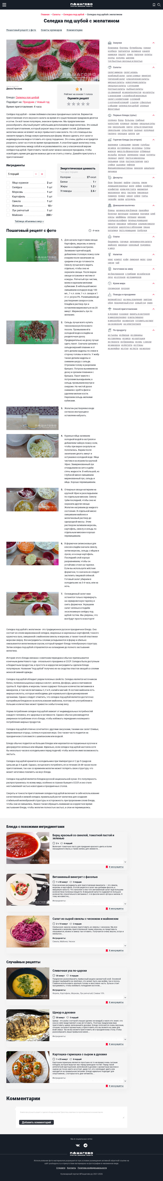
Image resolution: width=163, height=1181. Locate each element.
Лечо (110, 277)
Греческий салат (116, 78)
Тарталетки (124, 51)
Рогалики (113, 230)
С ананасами (114, 95)
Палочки (138, 54)
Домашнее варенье (118, 185)
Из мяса (112, 147)
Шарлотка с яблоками (130, 226)
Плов (121, 161)
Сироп (130, 195)
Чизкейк (112, 199)
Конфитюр (113, 189)
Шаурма (130, 57)
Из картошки (138, 338)
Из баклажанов (116, 273)
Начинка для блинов (126, 210)
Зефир (138, 185)
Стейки (111, 164)
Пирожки (121, 223)
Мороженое (114, 192)
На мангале (128, 320)
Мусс (123, 192)
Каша (142, 154)
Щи (137, 133)
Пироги (111, 223)
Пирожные (142, 192)
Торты (145, 195)
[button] (29, 221)
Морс (142, 259)
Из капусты (148, 92)
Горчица (124, 241)
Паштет (122, 54)
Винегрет (146, 75)
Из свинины (137, 334)
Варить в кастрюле (140, 313)
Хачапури (113, 226)
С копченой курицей (118, 102)
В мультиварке (135, 317)
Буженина (113, 47)
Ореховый (134, 244)
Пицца (146, 226)
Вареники (113, 144)
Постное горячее (134, 161)
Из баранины (127, 341)
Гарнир (135, 144)
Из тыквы (113, 334)
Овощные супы (147, 123)
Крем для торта (128, 189)
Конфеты (147, 185)
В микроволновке (117, 317)
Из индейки (114, 348)
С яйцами (112, 105)
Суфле (137, 195)
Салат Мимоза (115, 72)
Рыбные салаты (134, 88)
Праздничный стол (124, 302)
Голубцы (145, 144)
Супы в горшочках (143, 126)
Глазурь (136, 182)
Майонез (112, 244)
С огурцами (133, 85)
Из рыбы (112, 154)
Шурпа (131, 133)
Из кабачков (143, 273)
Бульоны (129, 120)
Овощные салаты (117, 85)
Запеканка (132, 154)
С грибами (130, 273)
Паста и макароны (135, 157)
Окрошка (122, 133)
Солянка (112, 120)
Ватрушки (123, 213)
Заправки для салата (141, 241)
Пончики (144, 213)
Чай (117, 262)
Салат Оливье (133, 75)
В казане (123, 313)
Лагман (134, 123)
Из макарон (114, 345)
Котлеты (150, 154)
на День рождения (132, 299)
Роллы (111, 57)
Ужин (149, 302)
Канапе (146, 51)
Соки (149, 259)
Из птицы (138, 345)
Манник (142, 216)
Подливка (145, 244)
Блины (111, 210)
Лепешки (131, 216)
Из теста (134, 348)
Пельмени (113, 161)
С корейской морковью (134, 95)
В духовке (113, 313)
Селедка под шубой (129, 105)
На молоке (144, 348)
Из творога (113, 341)
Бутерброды (136, 47)
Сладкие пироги (146, 223)
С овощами (125, 144)
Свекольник (114, 130)
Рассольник (119, 126)
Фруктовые (114, 108)
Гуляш (147, 147)
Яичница (112, 171)
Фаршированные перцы (120, 167)
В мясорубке (114, 320)
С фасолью (145, 102)
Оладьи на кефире (117, 220)
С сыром (134, 102)
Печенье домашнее (138, 220)
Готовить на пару (144, 320)
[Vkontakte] (78, 1145)
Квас (110, 259)
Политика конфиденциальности (92, 1168)
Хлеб (152, 213)
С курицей (135, 98)
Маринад (122, 244)
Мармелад (142, 189)
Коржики (134, 213)
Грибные (139, 120)
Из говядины (124, 147)
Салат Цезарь (131, 72)
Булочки (112, 213)
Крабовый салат (116, 75)
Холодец (120, 57)
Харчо (129, 126)
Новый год (140, 302)
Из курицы (137, 147)
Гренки (147, 47)
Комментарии (74, 30)
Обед (110, 302)
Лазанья (112, 157)
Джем (144, 182)
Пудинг (121, 195)
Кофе (125, 259)
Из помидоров (134, 277)
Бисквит (118, 182)
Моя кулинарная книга (154, 5)
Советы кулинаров (51, 30)
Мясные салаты (116, 82)
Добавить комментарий (36, 1122)
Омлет (121, 157)
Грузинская (114, 288)
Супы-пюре (127, 130)
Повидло (112, 195)
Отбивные (145, 151)
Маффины (121, 216)
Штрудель (130, 199)
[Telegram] (85, 1145)
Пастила (131, 192)
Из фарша (124, 334)
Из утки (124, 348)
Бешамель (113, 241)
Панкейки (144, 210)
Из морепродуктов (131, 92)
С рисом (147, 341)
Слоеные (144, 105)
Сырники (120, 164)
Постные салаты (116, 88)
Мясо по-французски (128, 151)
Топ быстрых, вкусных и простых (125, 61)
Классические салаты (137, 78)
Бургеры (124, 47)
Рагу (146, 161)
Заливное (136, 51)
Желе (131, 185)
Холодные (149, 130)
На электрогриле (132, 323)
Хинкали (138, 167)
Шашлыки (149, 167)
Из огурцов (119, 277)
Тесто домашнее (127, 230)
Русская (125, 288)
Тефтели (131, 164)
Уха (109, 126)
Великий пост (115, 299)
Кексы (111, 216)
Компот (118, 259)
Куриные (124, 123)
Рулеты (148, 54)
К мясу (111, 248)
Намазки (112, 54)
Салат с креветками (118, 98)
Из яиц (138, 341)
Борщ (121, 120)
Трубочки (142, 230)
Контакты (71, 1168)
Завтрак (147, 299)
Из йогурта (126, 345)
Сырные (138, 130)
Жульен (122, 154)
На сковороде (115, 323)
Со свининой (114, 92)
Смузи (111, 262)
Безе (110, 182)
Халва (121, 199)
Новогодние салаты (136, 82)
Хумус (130, 54)
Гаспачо (112, 133)
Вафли (127, 182)
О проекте (60, 1168)
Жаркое (112, 151)
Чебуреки (132, 223)
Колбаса (112, 51)
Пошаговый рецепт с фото (21, 30)
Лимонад (134, 259)
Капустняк (113, 123)
